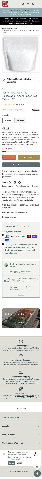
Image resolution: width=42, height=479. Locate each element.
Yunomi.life (10, 471)
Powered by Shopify (21, 471)
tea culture (30, 396)
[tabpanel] (21, 204)
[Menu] (38, 4)
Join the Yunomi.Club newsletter (21, 10)
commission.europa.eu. (24, 23)
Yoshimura (6, 89)
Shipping (33, 142)
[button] (33, 4)
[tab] (7, 186)
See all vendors (21, 367)
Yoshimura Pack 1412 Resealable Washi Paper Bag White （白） (20, 31)
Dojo (28, 398)
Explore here (21, 322)
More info (21, 295)
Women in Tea (13, 28)
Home (4, 28)
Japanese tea (19, 396)
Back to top (21, 408)
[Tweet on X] (10, 182)
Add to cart (28, 157)
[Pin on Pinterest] (19, 182)
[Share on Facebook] (15, 182)
